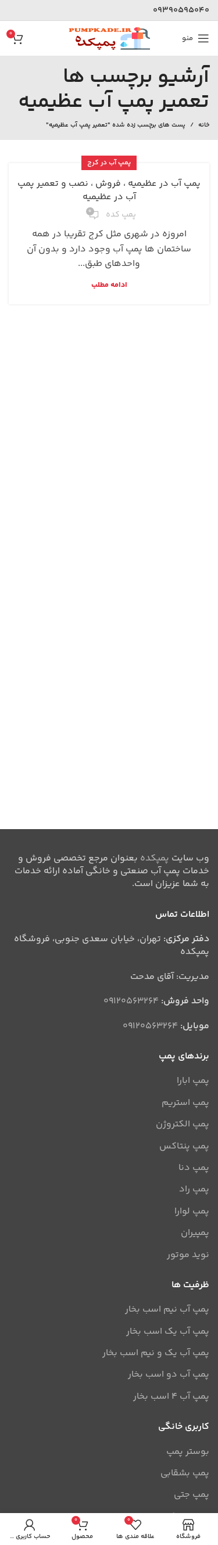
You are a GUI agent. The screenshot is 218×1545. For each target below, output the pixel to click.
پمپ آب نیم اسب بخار (167, 1309)
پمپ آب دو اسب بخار (168, 1374)
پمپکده (154, 858)
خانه (203, 125)
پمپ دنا (193, 1168)
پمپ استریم (185, 1103)
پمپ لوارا (191, 1211)
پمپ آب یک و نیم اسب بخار (155, 1353)
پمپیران (195, 1233)
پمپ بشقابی (184, 1473)
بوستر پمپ (187, 1452)
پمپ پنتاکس (184, 1146)
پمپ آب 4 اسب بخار (171, 1397)
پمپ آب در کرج (109, 162)
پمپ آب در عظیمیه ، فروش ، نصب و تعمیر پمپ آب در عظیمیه (109, 190)
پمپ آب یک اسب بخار (167, 1332)
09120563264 (131, 1001)
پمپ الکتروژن (182, 1124)
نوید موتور (188, 1255)
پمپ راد (194, 1189)
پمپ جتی (191, 1495)
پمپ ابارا (193, 1081)
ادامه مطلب (109, 285)
